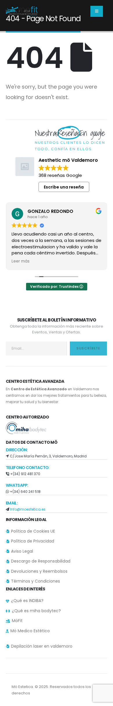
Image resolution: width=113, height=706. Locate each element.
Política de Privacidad (32, 541)
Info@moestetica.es (27, 509)
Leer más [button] (21, 261)
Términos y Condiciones (35, 581)
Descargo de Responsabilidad (40, 561)
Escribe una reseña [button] (64, 187)
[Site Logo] (22, 11)
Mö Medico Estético (30, 631)
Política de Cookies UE (33, 531)
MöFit (17, 621)
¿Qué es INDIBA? (27, 600)
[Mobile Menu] (96, 11)
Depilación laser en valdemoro (41, 646)
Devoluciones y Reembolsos (39, 571)
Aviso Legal (22, 551)
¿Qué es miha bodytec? (36, 611)
